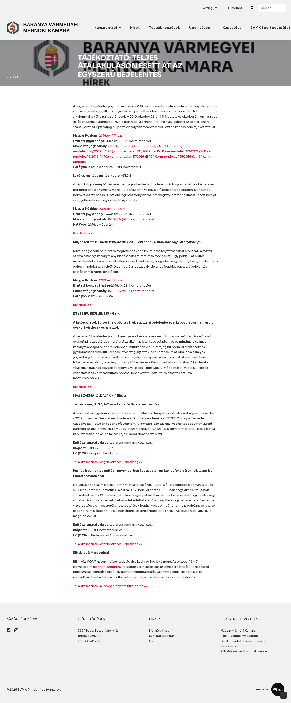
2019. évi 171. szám (112, 135)
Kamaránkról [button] (105, 28)
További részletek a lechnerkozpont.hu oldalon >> (110, 586)
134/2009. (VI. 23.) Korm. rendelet (111, 151)
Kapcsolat (232, 28)
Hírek (135, 28)
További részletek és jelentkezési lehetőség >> (108, 462)
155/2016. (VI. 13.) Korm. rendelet (131, 219)
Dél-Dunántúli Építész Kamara (242, 641)
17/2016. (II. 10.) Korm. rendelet (155, 156)
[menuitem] (210, 8)
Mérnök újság (159, 630)
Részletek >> (82, 233)
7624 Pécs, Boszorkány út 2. (98, 630)
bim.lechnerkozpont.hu (104, 567)
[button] (9, 631)
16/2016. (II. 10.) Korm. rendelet (109, 156)
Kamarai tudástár (161, 636)
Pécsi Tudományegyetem (239, 636)
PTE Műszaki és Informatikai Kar (243, 651)
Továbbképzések (164, 28)
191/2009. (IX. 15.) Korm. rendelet (160, 151)
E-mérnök (235, 8)
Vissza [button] (15, 77)
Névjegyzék (210, 8)
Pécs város (228, 646)
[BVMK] (43, 27)
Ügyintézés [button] (199, 28)
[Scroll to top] (283, 695)
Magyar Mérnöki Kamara (238, 630)
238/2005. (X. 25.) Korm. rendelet (131, 146)
